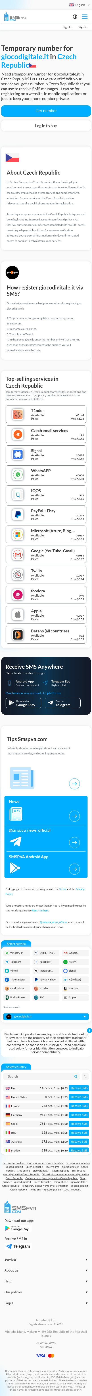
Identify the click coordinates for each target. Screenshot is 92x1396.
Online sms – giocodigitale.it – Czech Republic (51, 1178)
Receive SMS (79, 1088)
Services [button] (46, 1259)
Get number (46, 111)
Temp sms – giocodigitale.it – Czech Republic (55, 1189)
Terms (62, 889)
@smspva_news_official (53, 922)
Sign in (83, 27)
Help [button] (46, 1281)
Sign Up (68, 27)
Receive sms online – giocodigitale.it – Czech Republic (33, 1163)
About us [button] (46, 1270)
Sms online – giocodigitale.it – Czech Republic (43, 1170)
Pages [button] (46, 1303)
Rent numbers (40, 910)
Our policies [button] (46, 1292)
